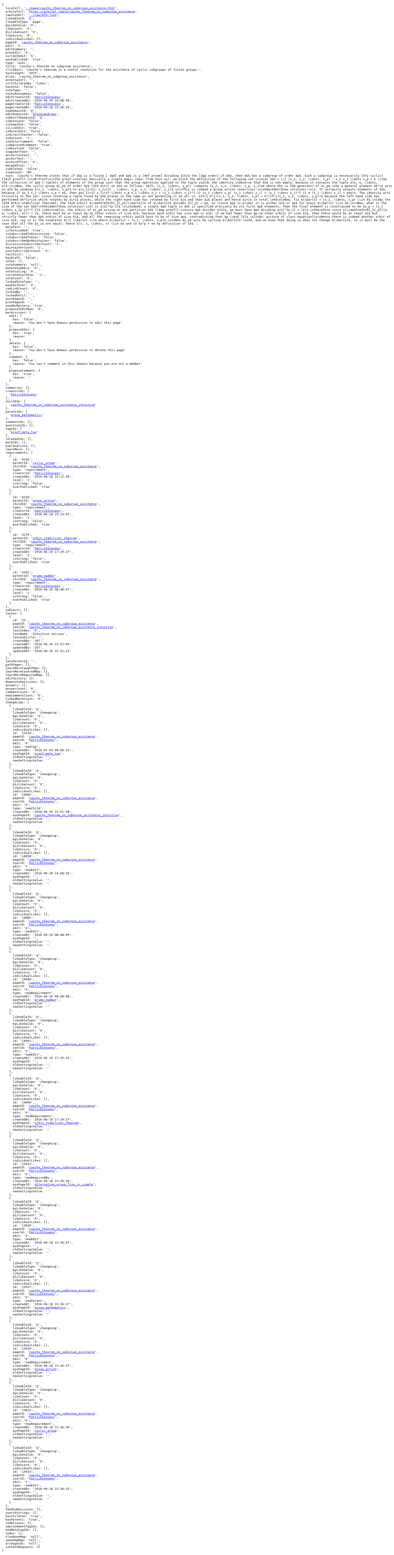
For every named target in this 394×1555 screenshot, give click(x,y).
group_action (44, 500)
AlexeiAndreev (45, 114)
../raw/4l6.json (43, 15)
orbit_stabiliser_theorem (55, 538)
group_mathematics (26, 415)
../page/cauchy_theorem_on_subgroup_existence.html (70, 8)
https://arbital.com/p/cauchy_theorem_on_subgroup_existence (82, 11)
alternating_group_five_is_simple (64, 1184)
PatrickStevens (47, 97)
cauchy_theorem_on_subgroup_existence (55, 42)
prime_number (44, 575)
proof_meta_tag (23, 432)
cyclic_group (44, 463)
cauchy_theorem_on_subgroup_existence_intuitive (53, 404)
